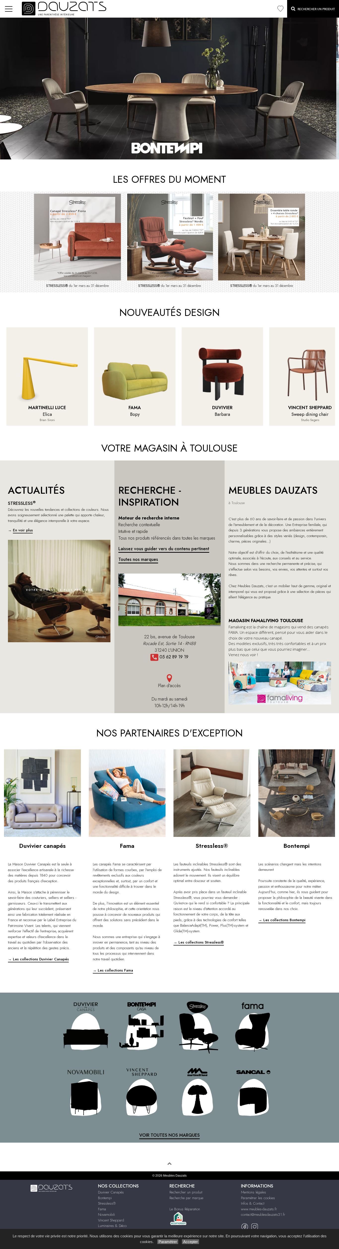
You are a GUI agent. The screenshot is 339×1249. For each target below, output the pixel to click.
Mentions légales (253, 1192)
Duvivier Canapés (111, 1192)
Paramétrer (168, 1242)
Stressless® (107, 1203)
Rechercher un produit (186, 1192)
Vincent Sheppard (111, 1220)
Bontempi (105, 1198)
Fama (102, 1209)
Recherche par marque (186, 1198)
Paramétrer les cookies (258, 1198)
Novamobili (106, 1214)
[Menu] (8, 9)
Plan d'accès (169, 685)
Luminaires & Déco (112, 1225)
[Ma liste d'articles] (280, 9)
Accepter (190, 1242)
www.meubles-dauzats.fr (259, 1209)
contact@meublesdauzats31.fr (263, 1214)
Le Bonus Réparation (185, 1209)
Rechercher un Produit (315, 9)
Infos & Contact (252, 1203)
